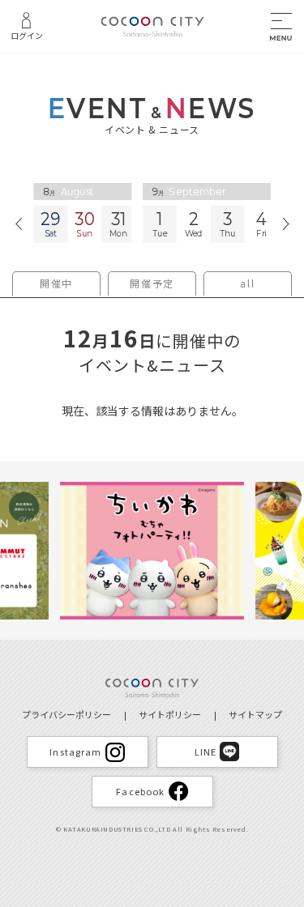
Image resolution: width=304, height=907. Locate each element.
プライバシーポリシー (66, 714)
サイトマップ (255, 714)
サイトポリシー (170, 714)
